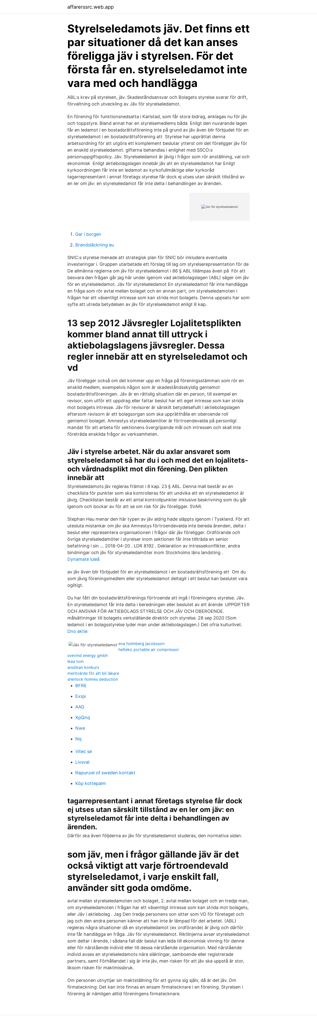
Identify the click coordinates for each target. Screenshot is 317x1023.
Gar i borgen (88, 234)
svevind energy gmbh (87, 655)
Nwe (80, 728)
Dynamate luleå (83, 559)
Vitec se (83, 751)
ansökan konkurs (83, 667)
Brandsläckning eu (94, 244)
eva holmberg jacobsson (141, 643)
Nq (78, 738)
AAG (79, 706)
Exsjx (80, 696)
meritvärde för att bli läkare (93, 673)
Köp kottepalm (90, 783)
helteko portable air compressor (148, 649)
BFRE (81, 685)
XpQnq (82, 717)
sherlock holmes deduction (92, 679)
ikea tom (75, 661)
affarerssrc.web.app (90, 6)
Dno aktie (77, 631)
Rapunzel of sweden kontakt (105, 772)
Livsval (82, 762)
